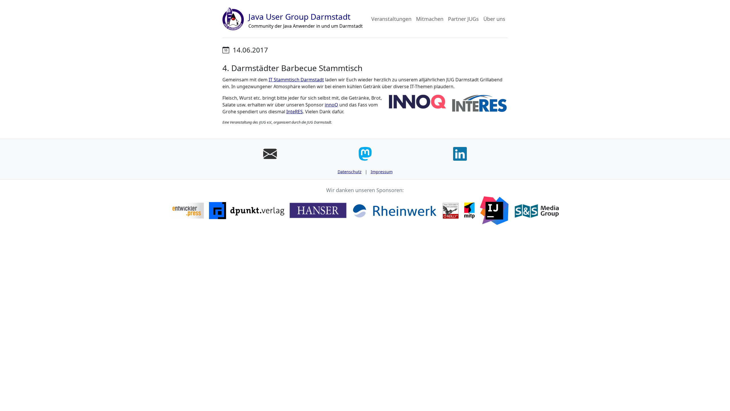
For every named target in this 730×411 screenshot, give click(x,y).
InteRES (294, 111)
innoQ (331, 105)
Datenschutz (350, 171)
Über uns (494, 18)
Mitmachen (429, 18)
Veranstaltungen (391, 18)
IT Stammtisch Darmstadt (296, 79)
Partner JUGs (463, 18)
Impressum (382, 171)
